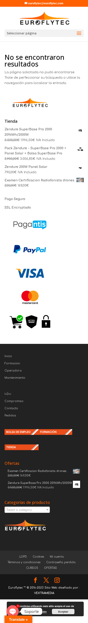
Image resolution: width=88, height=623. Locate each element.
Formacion (12, 363)
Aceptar (63, 612)
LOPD (23, 556)
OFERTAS (50, 568)
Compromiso (14, 401)
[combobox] (27, 510)
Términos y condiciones (23, 562)
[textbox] (27, 510)
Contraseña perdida (61, 562)
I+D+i (8, 394)
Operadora (13, 370)
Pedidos (10, 415)
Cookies (38, 556)
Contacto (11, 408)
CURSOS (32, 568)
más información (37, 611)
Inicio (8, 356)
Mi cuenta (57, 556)
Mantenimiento (15, 377)
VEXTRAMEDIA (44, 593)
